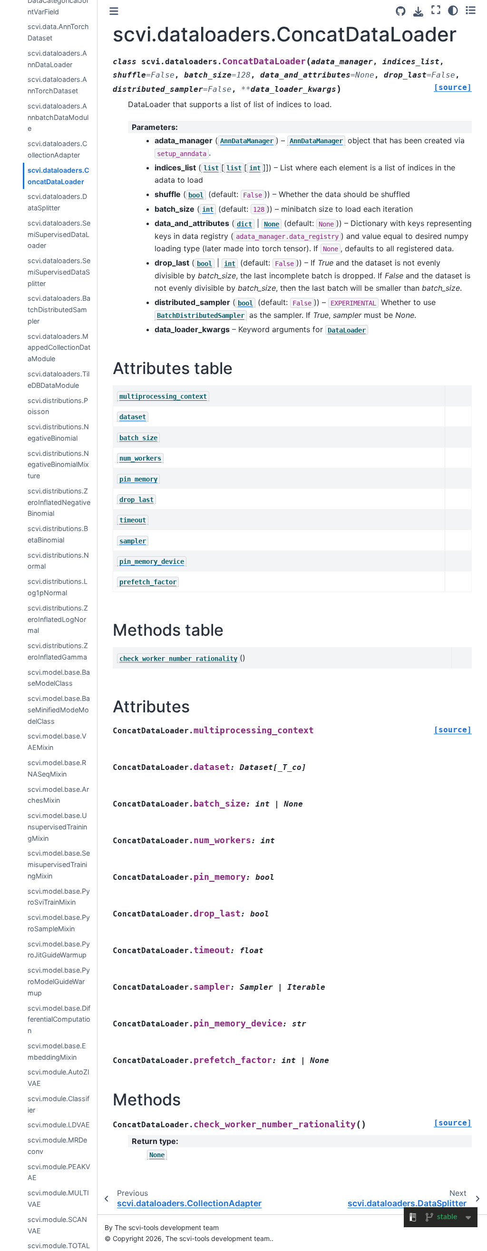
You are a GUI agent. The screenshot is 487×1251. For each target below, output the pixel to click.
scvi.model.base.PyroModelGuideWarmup (59, 981)
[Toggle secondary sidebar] (470, 10)
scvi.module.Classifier (58, 1104)
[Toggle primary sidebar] (114, 11)
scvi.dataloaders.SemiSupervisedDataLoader (59, 234)
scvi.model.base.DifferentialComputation (59, 1019)
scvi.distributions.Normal (58, 561)
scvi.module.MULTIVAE (58, 1198)
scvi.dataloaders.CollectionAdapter (57, 149)
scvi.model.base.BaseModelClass (59, 678)
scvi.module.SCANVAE (57, 1225)
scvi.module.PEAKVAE (59, 1172)
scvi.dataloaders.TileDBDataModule (58, 379)
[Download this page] (418, 12)
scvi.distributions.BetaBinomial (58, 534)
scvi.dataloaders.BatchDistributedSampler (59, 309)
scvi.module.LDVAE (59, 1125)
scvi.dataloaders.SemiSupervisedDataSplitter (59, 271)
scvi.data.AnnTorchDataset (58, 32)
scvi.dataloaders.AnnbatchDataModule (58, 117)
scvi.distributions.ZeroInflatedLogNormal (58, 619)
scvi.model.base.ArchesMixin (58, 795)
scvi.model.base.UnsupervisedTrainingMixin (57, 826)
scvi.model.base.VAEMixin (57, 741)
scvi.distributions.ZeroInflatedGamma (58, 651)
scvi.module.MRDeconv (57, 1145)
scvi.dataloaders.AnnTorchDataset (57, 85)
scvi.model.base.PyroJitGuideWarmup (59, 949)
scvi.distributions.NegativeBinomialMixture (58, 464)
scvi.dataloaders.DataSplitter (57, 202)
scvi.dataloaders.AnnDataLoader (57, 59)
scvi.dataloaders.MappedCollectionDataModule (59, 347)
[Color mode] (453, 10)
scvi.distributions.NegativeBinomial (58, 432)
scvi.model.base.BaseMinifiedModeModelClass (59, 709)
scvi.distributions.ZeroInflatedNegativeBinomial (59, 502)
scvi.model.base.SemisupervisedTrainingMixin (59, 864)
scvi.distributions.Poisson (58, 406)
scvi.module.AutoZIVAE (58, 1077)
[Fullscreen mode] (436, 10)
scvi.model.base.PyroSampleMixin (59, 923)
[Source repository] (400, 11)
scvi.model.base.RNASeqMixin (57, 768)
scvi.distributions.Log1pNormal (58, 587)
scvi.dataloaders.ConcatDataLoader (58, 176)
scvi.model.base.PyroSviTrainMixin (59, 896)
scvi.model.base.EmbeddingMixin (57, 1051)
